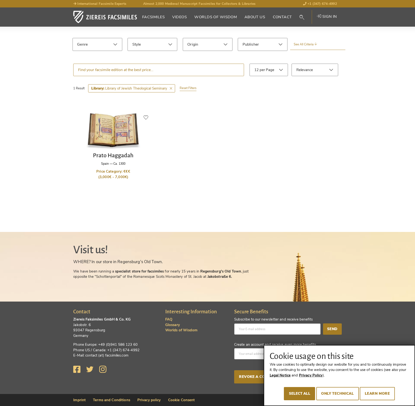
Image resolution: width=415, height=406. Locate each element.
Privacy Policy (311, 375)
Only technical (337, 393)
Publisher (251, 44)
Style (136, 44)
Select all (299, 393)
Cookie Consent (181, 400)
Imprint (79, 400)
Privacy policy (149, 400)
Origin (192, 44)
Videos (179, 17)
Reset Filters (188, 88)
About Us (254, 17)
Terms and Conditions (111, 400)
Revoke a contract (259, 376)
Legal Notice (280, 375)
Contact (282, 17)
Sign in (329, 16)
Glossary (172, 324)
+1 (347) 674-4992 (321, 3)
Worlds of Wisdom (215, 17)
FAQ (168, 319)
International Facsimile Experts (101, 3)
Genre (82, 44)
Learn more (377, 393)
